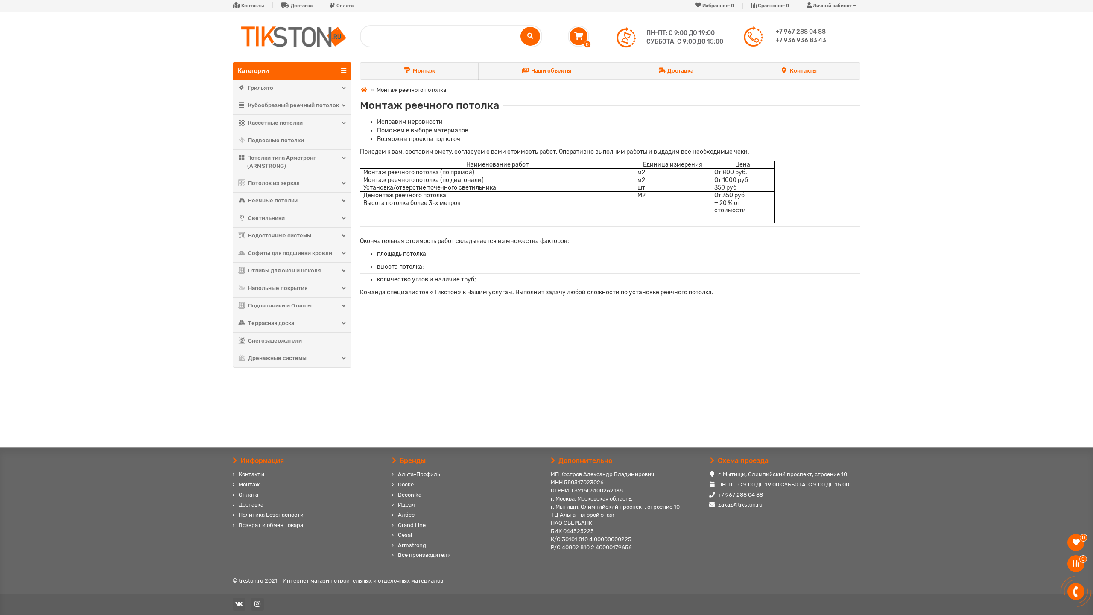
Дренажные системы (277, 358)
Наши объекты (551, 70)
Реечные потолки (273, 200)
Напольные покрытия (277, 288)
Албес (406, 515)
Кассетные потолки (275, 123)
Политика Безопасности (271, 515)
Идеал (406, 504)
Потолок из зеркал (274, 183)
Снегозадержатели (275, 340)
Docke (406, 484)
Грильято (260, 88)
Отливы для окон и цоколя (284, 270)
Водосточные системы (279, 235)
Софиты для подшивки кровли (290, 253)
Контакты (252, 6)
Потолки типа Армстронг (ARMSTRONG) (281, 162)
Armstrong (412, 545)
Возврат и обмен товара (271, 525)
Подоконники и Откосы (280, 305)
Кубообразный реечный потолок (293, 105)
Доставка (302, 6)
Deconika (409, 495)
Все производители (424, 555)
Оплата (345, 6)
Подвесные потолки (276, 140)
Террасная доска (271, 323)
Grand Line (412, 525)
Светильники (266, 218)
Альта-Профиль (419, 474)
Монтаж (424, 70)
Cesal (405, 535)
